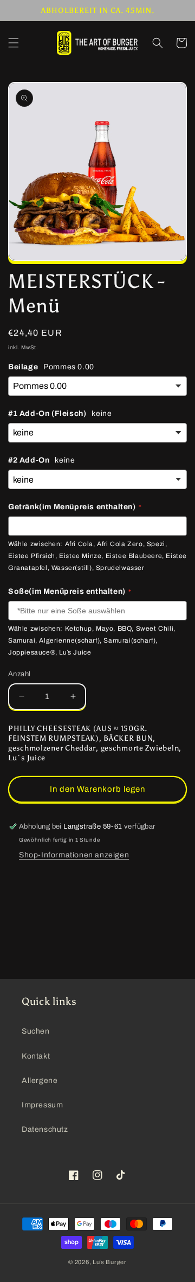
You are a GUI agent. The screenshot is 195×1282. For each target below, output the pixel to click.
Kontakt (36, 1056)
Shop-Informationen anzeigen (74, 855)
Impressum (42, 1105)
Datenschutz (45, 1129)
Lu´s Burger (110, 1262)
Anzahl (19, 674)
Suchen (36, 1031)
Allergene (39, 1080)
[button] (13, 43)
